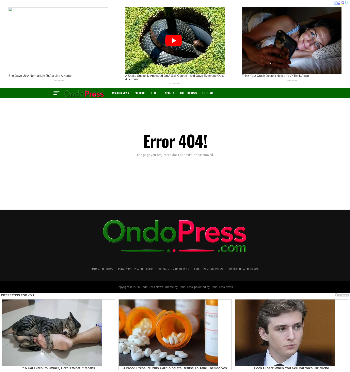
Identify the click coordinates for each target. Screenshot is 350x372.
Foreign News (188, 93)
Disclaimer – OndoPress (173, 269)
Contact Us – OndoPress (243, 269)
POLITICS (139, 93)
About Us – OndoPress (208, 269)
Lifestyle (207, 93)
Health (155, 93)
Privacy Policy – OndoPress (136, 269)
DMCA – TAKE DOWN (102, 269)
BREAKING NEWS (120, 93)
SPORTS (169, 93)
